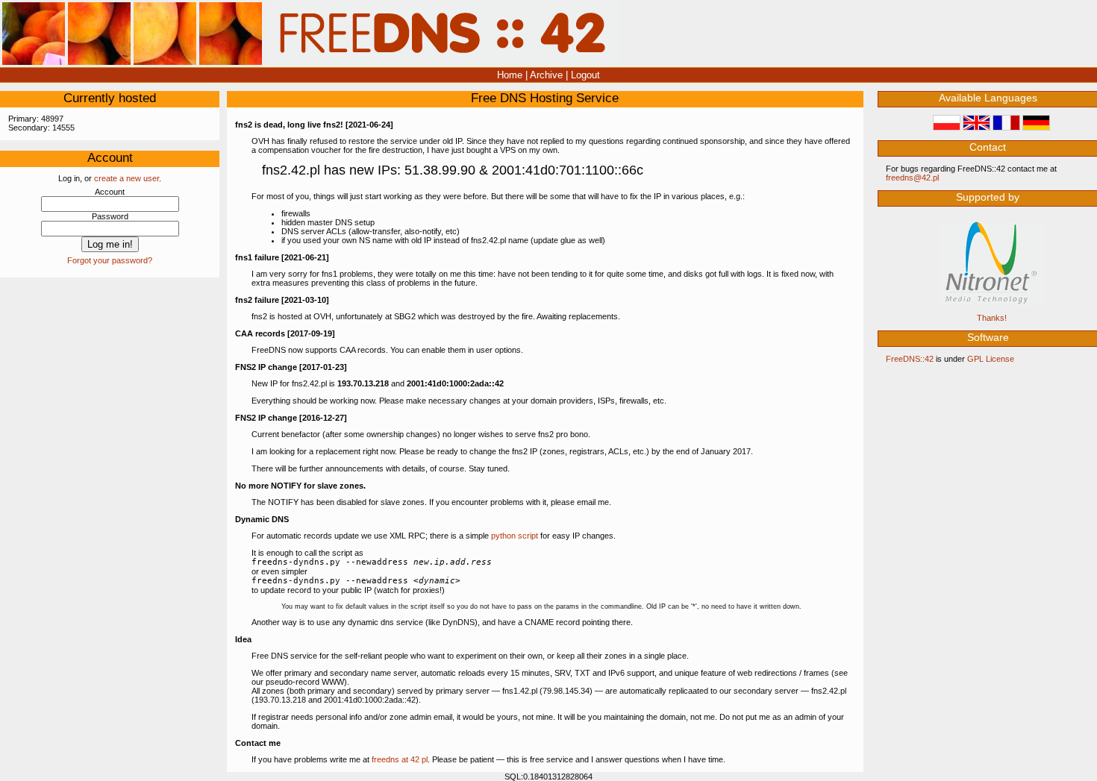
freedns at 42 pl (400, 759)
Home (509, 75)
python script (514, 535)
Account (110, 191)
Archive (546, 75)
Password (110, 216)
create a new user (126, 178)
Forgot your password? (109, 260)
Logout (585, 75)
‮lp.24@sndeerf (912, 177)
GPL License (990, 358)
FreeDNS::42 (910, 358)
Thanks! (992, 317)
